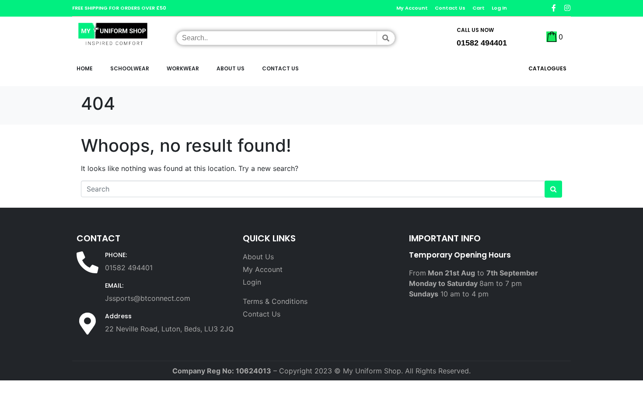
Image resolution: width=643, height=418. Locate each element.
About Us (231, 68)
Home (85, 68)
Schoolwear (129, 68)
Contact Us (280, 68)
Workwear (183, 68)
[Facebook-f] (553, 7)
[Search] (386, 38)
